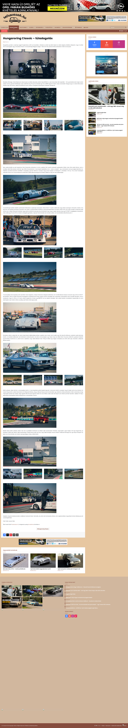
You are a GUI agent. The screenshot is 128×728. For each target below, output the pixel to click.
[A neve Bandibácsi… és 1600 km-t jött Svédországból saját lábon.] (92, 132)
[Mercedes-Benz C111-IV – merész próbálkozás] (15, 560)
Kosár (86, 27)
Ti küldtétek (48, 27)
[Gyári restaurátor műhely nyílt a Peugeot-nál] (70, 560)
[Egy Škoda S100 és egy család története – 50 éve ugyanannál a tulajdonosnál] (53, 714)
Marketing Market (34, 725)
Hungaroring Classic (43, 529)
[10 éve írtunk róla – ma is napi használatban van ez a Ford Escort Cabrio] (53, 659)
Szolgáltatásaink (67, 27)
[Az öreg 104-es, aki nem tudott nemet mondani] (12, 659)
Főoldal (103, 725)
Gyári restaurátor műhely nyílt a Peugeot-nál (69, 569)
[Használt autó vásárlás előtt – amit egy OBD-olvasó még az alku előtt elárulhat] (106, 94)
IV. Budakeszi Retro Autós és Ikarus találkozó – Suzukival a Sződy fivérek (23, 30)
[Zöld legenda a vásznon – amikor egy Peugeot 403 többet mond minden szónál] (32, 714)
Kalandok (57, 27)
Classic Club (4, 27)
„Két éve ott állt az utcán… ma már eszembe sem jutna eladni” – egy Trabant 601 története (110, 125)
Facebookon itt (14, 524)
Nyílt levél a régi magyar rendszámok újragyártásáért (110, 118)
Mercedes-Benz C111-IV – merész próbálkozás (14, 569)
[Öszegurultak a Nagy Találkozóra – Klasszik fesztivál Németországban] (32, 591)
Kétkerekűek (39, 27)
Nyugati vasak (13, 27)
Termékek (79, 27)
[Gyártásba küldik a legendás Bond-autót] (43, 560)
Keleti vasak (23, 27)
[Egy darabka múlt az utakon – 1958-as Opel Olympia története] (12, 714)
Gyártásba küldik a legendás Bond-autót (40, 569)
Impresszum (107, 725)
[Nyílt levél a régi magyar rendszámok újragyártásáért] (92, 120)
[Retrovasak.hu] (14, 19)
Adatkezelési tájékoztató (116, 725)
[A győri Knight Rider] (92, 114)
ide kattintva (31, 524)
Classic (31, 27)
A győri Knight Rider (101, 112)
